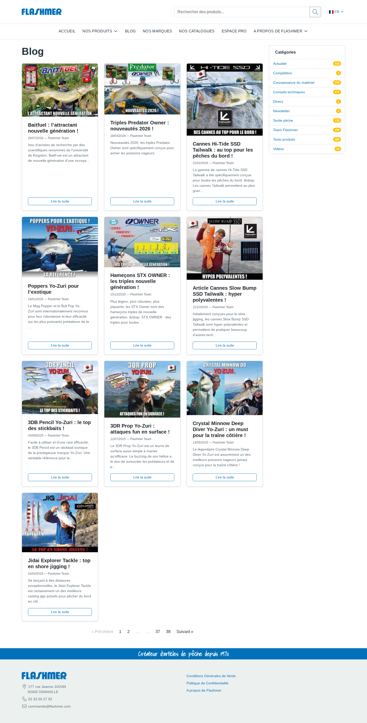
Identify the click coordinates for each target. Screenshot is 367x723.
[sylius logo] (42, 12)
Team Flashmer (285, 130)
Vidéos (278, 149)
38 (168, 632)
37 (158, 632)
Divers (278, 101)
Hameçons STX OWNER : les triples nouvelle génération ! (140, 281)
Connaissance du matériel (293, 83)
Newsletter (281, 111)
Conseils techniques (289, 92)
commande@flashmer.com (49, 706)
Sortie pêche (283, 120)
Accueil (67, 31)
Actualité (280, 64)
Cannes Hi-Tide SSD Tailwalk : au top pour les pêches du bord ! (223, 150)
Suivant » (185, 632)
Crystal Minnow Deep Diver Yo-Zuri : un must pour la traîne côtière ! (220, 429)
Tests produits (284, 139)
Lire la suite (60, 201)
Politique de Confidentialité (207, 683)
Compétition (282, 73)
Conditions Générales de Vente (211, 676)
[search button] (315, 12)
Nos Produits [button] (97, 31)
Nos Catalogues (196, 31)
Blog (130, 31)
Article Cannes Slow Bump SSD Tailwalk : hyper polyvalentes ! (224, 294)
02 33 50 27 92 (39, 699)
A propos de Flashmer (203, 690)
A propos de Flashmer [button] (278, 31)
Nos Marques (157, 31)
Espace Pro (234, 31)
